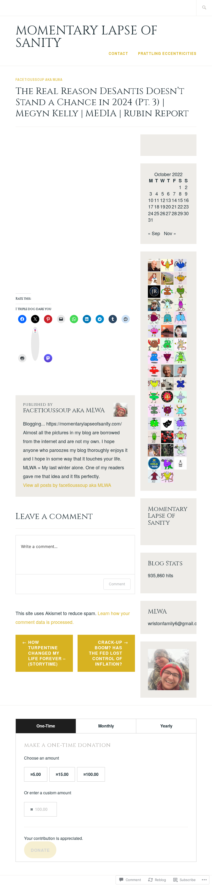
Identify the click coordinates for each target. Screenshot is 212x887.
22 (180, 206)
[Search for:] (204, 8)
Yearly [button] (166, 726)
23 (186, 206)
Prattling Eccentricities (167, 53)
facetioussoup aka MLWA (39, 79)
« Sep (154, 233)
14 (174, 200)
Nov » (170, 233)
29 (180, 213)
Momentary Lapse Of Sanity (86, 37)
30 (186, 213)
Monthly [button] (106, 726)
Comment (117, 584)
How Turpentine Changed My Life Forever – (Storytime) (47, 653)
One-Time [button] (45, 726)
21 (174, 206)
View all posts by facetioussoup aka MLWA (67, 484)
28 (174, 213)
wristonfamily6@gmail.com (175, 623)
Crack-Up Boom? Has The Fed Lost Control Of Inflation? (105, 653)
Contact (118, 53)
